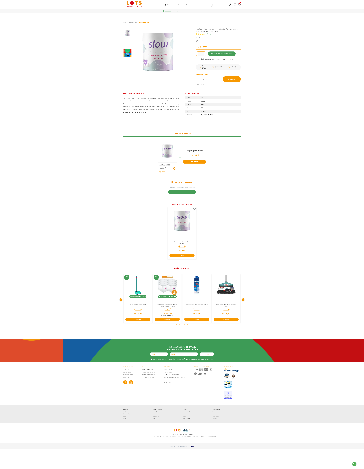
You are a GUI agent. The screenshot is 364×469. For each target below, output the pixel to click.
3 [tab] (179, 324)
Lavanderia (155, 411)
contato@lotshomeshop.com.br (173, 380)
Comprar (222, 53)
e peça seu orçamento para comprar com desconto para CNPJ (183, 11)
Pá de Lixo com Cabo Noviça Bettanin (138, 304)
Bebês (124, 411)
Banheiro (125, 409)
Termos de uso (127, 372)
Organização (156, 416)
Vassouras (215, 418)
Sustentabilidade (128, 374)
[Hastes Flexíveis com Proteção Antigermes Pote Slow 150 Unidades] (182, 220)
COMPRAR (194, 162)
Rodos (214, 414)
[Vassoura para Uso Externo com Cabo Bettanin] (226, 285)
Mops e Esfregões (187, 418)
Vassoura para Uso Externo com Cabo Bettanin (226, 305)
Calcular (231, 79)
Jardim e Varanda (157, 409)
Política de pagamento (148, 372)
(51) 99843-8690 (167, 382)
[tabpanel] (182, 233)
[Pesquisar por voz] (165, 5)
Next (243, 299)
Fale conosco (168, 372)
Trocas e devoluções (148, 377)
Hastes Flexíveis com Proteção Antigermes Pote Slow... (182, 242)
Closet (124, 416)
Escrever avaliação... (182, 192)
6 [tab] (187, 324)
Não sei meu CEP (200, 84)
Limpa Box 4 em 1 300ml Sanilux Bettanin (196, 304)
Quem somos (126, 369)
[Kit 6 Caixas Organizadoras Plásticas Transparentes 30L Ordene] (167, 285)
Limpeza (155, 414)
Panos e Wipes (216, 409)
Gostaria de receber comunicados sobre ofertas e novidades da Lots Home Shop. (183, 359)
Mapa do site (126, 377)
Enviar (207, 354)
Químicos (215, 411)
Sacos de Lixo (216, 416)
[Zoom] (127, 33)
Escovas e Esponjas (187, 414)
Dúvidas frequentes (147, 380)
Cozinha (125, 418)
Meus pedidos (168, 369)
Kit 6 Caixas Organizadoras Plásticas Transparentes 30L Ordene (167, 305)
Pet (154, 418)
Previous (121, 299)
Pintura (185, 409)
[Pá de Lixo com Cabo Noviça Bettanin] (137, 285)
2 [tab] (176, 324)
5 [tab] (184, 324)
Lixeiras (184, 416)
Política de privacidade (148, 374)
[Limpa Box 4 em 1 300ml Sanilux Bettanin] (196, 285)
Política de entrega (147, 369)
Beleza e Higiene (127, 414)
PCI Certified (227, 375)
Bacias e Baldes (187, 411)
